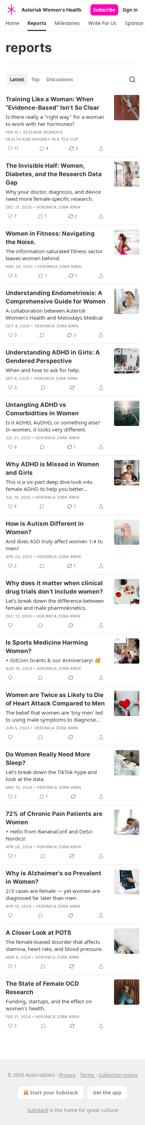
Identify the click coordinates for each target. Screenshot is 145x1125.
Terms (87, 1075)
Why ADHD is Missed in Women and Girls (52, 468)
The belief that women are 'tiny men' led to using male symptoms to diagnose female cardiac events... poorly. (54, 716)
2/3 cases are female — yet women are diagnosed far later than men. (53, 894)
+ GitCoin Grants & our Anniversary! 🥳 (53, 660)
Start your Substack (54, 1092)
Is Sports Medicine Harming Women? (47, 646)
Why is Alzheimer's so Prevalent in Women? (53, 877)
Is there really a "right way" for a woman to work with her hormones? (55, 120)
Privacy (67, 1075)
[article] (72, 124)
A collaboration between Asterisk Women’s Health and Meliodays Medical (54, 314)
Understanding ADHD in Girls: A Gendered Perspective (53, 356)
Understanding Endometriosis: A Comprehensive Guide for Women (56, 297)
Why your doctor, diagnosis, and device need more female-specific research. (53, 195)
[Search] (132, 79)
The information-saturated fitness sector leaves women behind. (54, 255)
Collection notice (118, 1075)
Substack (37, 1110)
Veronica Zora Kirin (58, 207)
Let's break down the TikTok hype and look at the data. (51, 775)
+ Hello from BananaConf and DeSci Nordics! (49, 835)
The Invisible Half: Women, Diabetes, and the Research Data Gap (54, 174)
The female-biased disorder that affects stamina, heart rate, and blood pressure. (54, 945)
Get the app (107, 1092)
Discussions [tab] (59, 79)
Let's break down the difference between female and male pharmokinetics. (55, 604)
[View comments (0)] (41, 335)
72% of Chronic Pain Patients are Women (54, 818)
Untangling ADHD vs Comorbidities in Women (42, 409)
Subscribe (104, 10)
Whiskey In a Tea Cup (55, 139)
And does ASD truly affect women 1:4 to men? (54, 545)
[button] (12, 23)
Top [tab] (35, 79)
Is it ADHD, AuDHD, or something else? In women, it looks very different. (53, 426)
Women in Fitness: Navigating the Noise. (50, 237)
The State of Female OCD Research (42, 988)
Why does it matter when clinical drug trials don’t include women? (54, 587)
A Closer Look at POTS (38, 932)
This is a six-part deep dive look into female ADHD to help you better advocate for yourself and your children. (54, 485)
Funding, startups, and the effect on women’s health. (49, 1005)
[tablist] (41, 79)
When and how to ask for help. (43, 369)
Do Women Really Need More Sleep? (48, 758)
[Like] (10, 625)
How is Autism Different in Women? (45, 528)
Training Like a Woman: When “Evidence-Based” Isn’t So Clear (52, 103)
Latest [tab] (17, 79)
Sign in (130, 10)
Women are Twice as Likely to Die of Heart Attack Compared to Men (55, 699)
